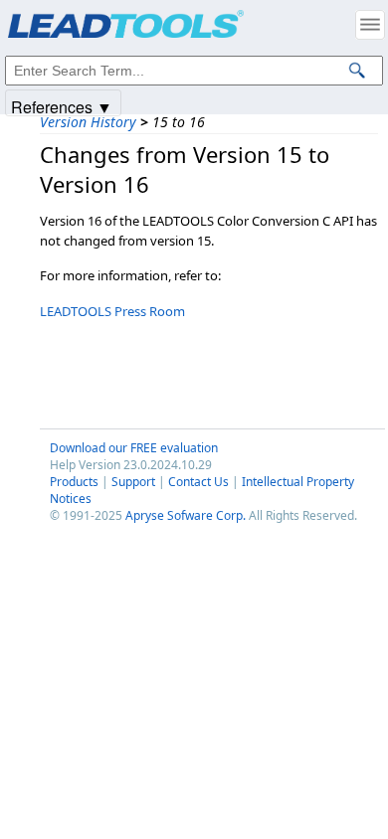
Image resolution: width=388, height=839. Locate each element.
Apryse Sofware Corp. (185, 515)
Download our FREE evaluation (134, 447)
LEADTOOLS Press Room (112, 311)
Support (133, 481)
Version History (88, 121)
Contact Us (198, 481)
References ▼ (61, 105)
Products (74, 481)
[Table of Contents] (370, 25)
